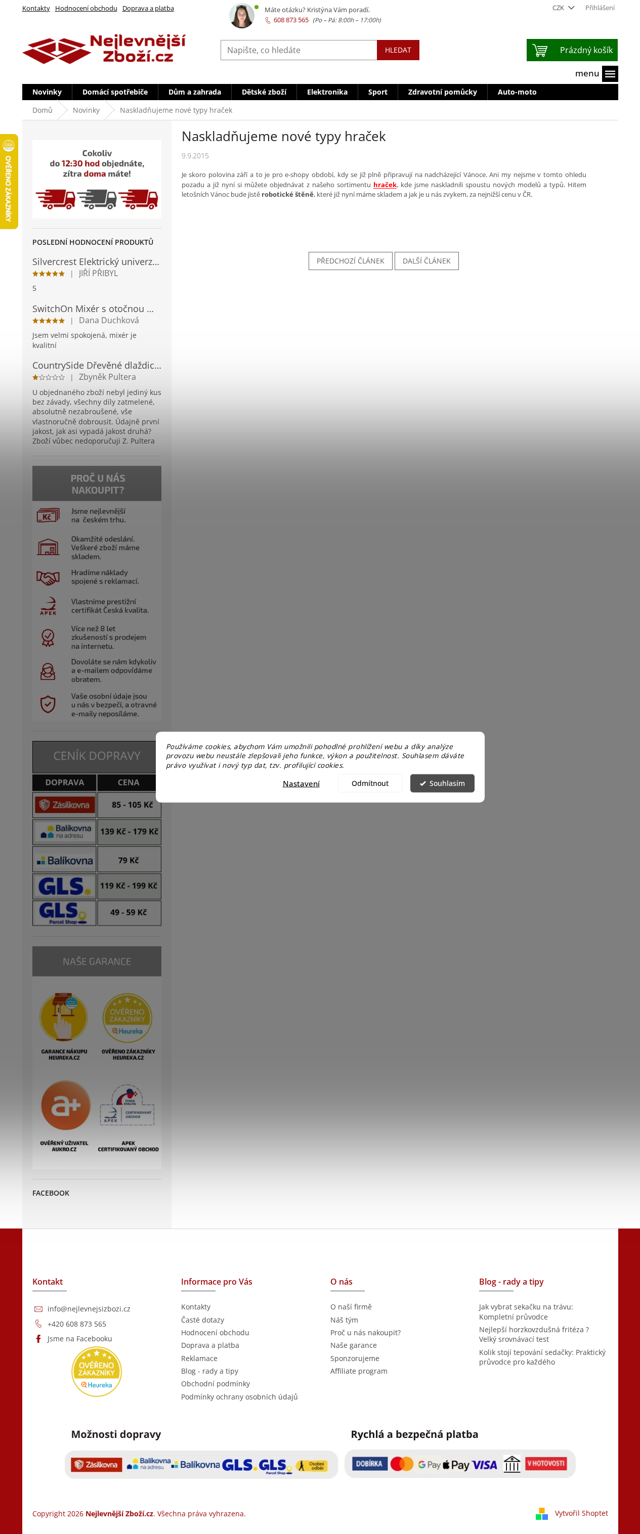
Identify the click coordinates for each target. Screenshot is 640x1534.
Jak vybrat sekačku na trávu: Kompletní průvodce (526, 1311)
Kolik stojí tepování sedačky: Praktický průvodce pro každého (542, 1357)
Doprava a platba (148, 8)
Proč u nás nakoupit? (365, 1332)
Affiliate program (359, 1371)
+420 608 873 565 (77, 1324)
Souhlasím (447, 783)
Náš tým (344, 1320)
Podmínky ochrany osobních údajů (239, 1396)
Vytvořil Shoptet (581, 1512)
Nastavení (301, 783)
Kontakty (36, 8)
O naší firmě (351, 1306)
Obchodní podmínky (215, 1383)
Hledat (398, 50)
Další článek (427, 261)
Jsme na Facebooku (80, 1338)
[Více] (596, 74)
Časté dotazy (202, 1320)
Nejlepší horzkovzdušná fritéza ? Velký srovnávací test (534, 1334)
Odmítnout (370, 783)
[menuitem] (47, 92)
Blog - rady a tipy (209, 1371)
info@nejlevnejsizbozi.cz (89, 1308)
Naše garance (353, 1345)
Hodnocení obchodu (86, 8)
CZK (559, 7)
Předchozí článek (351, 261)
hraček (385, 184)
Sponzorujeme (354, 1358)
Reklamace (199, 1358)
